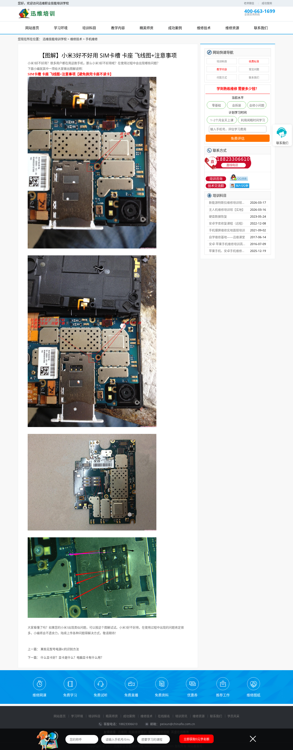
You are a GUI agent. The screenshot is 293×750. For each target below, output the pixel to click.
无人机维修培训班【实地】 (227, 210)
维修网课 (39, 695)
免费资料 (162, 695)
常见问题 (254, 69)
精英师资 (112, 716)
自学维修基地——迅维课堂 (227, 237)
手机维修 (92, 39)
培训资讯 (181, 716)
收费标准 (254, 61)
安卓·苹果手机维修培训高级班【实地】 (228, 244)
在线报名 (164, 716)
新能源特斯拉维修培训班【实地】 (228, 202)
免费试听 (100, 695)
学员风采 (233, 716)
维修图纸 (253, 695)
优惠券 (192, 695)
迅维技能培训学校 (55, 39)
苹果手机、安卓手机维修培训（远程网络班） (228, 251)
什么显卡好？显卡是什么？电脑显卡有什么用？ (72, 657)
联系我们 (254, 77)
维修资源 (199, 716)
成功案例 (267, 3)
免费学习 (70, 695)
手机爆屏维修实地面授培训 (227, 230)
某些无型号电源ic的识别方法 (60, 649)
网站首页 (60, 716)
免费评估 (238, 138)
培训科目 (222, 61)
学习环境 (77, 716)
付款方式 (222, 77)
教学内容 (222, 69)
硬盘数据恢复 (218, 216)
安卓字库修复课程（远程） (227, 223)
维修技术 (76, 39)
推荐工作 (223, 695)
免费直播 (131, 695)
